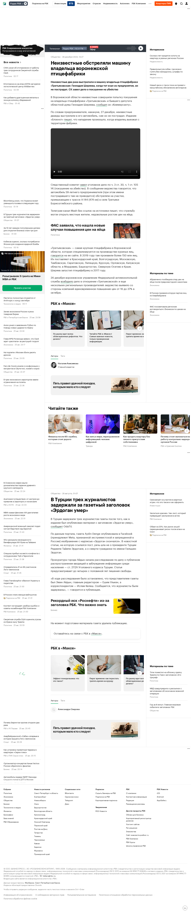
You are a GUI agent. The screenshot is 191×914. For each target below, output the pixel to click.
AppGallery (161, 800)
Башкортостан (40, 807)
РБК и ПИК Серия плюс (13, 755)
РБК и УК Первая (10, 728)
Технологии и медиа (12, 303)
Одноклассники (71, 796)
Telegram (69, 800)
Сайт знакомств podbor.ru (137, 835)
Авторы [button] (54, 355)
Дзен (67, 804)
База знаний (9, 818)
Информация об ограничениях (18, 894)
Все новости (11, 62)
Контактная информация (136, 796)
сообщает (57, 526)
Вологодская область (43, 811)
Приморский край (42, 854)
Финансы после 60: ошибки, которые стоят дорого (62, 438)
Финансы (7, 545)
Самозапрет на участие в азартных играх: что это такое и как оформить (167, 500)
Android (160, 796)
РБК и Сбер (8, 103)
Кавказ (37, 843)
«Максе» (96, 633)
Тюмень (37, 836)
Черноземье (39, 839)
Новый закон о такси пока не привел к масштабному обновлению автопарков (168, 86)
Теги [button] (63, 355)
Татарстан (38, 832)
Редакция (130, 800)
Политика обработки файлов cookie (20, 898)
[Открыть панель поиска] (181, 3)
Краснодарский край (43, 818)
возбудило (67, 281)
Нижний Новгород (42, 822)
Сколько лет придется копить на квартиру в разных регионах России (167, 56)
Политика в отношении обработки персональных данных (126, 894)
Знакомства (131, 831)
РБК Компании (10, 611)
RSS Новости (101, 811)
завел (83, 184)
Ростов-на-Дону (40, 829)
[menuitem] (40, 3)
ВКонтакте (69, 793)
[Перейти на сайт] (22, 51)
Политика (8, 75)
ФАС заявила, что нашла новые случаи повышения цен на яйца (78, 227)
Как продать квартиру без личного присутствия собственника (136, 439)
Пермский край (40, 825)
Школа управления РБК (136, 845)
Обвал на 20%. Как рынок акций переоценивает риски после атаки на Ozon (167, 529)
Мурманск (38, 850)
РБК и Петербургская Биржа (16, 317)
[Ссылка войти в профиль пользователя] (186, 3)
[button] (176, 4)
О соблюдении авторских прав (49, 894)
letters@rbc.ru (49, 875)
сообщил (101, 104)
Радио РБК (15, 4)
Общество (8, 220)
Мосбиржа (29, 882)
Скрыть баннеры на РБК (106, 793)
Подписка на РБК (103, 796)
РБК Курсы (130, 842)
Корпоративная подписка (106, 800)
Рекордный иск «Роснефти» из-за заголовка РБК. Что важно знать (80, 603)
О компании (131, 793)
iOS (158, 793)
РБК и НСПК (9, 504)
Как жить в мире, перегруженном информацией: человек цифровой (102, 439)
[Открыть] (22, 4)
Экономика (8, 344)
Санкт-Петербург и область (46, 793)
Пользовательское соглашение (81, 894)
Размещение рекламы (135, 804)
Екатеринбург (40, 796)
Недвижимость (156, 61)
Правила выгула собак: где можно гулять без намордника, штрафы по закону (166, 71)
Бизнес (7, 233)
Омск (36, 804)
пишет (68, 119)
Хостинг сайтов (132, 824)
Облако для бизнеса (134, 814)
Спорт (6, 572)
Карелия (37, 847)
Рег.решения (131, 828)
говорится (57, 255)
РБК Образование (11, 822)
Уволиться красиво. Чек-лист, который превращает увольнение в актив (168, 514)
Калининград (39, 814)
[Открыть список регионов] (176, 4)
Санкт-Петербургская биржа (47, 882)
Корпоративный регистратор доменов (138, 819)
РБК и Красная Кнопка (171, 445)
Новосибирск (40, 800)
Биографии (8, 814)
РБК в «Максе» (63, 303)
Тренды (89, 445)
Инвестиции (155, 505)
